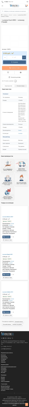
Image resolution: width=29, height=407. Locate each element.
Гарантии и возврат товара (7, 389)
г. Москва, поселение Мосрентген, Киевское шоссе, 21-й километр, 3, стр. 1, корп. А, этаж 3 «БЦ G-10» (14, 342)
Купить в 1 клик (15, 68)
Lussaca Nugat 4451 (7, 254)
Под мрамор (3, 369)
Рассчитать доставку (16, 77)
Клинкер (3, 378)
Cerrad (19, 130)
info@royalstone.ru (6, 348)
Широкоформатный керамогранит (8, 366)
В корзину (15, 62)
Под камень (3, 368)
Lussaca (20, 133)
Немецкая (3, 362)
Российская (3, 359)
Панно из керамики (5, 381)
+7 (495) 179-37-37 (7, 346)
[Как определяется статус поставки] (15, 81)
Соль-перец (3, 371)
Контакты (3, 390)
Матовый (3, 372)
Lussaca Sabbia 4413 (7, 292)
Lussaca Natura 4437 (7, 216)
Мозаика (3, 377)
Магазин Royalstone (5, 386)
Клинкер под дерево (17, 324)
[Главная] (1, 15)
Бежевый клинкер (19, 321)
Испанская (3, 355)
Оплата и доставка (5, 387)
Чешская (3, 360)
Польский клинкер (7, 324)
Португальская (4, 357)
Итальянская (4, 356)
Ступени (3, 380)
